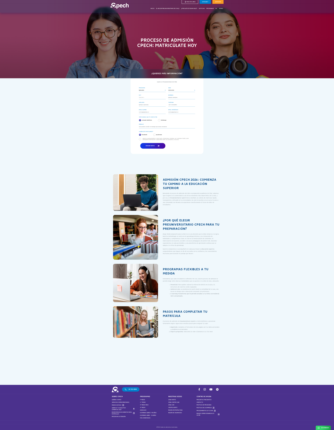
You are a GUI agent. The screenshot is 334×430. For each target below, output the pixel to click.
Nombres (170, 95)
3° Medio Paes (144, 405)
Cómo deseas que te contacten (148, 117)
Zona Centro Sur (173, 402)
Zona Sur (171, 405)
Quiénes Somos (116, 399)
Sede (169, 88)
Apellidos (141, 102)
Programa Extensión (119, 416)
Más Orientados (145, 418)
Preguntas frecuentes (204, 399)
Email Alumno (143, 109)
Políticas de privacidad (204, 405)
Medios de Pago (118, 405)
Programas (212, 8)
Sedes (221, 8)
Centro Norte (172, 407)
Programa (142, 88)
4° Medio (142, 407)
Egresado (143, 410)
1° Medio (142, 399)
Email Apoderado (173, 109)
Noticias (202, 8)
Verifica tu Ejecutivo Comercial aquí (123, 408)
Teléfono (171, 102)
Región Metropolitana (175, 410)
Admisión (218, 2)
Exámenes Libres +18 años (148, 412)
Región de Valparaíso (175, 412)
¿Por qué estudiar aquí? (189, 8)
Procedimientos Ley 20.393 (206, 411)
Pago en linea (190, 2)
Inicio (152, 8)
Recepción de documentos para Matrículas (123, 413)
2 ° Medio (143, 402)
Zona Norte (172, 399)
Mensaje (141, 124)
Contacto (200, 402)
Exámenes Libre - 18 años (148, 415)
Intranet (205, 2)
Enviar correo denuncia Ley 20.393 (208, 414)
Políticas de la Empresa (206, 408)
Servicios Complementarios (120, 402)
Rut (140, 95)
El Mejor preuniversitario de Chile (167, 8)
